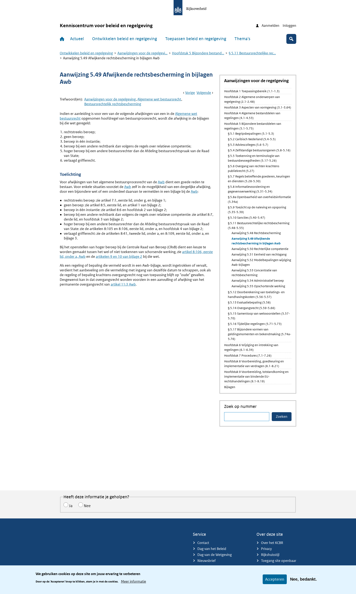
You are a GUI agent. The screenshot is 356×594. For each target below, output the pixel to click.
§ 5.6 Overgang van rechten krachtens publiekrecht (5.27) (253, 168)
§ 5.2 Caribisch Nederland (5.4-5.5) (252, 139)
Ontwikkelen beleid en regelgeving (124, 38)
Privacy (266, 548)
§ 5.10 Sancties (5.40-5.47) (246, 217)
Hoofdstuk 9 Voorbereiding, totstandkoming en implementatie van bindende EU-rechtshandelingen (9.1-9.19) (256, 376)
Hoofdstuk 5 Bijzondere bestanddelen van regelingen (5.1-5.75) (252, 126)
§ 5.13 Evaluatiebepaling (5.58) (249, 302)
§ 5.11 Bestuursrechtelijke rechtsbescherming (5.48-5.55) (258, 225)
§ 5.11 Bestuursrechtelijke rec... (252, 53)
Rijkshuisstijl (270, 554)
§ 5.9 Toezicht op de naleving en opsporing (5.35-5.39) (257, 209)
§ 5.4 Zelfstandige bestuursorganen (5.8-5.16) (259, 150)
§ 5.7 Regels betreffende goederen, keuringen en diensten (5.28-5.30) (259, 178)
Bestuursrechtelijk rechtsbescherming (112, 104)
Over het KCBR (272, 542)
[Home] (63, 39)
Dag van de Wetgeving (214, 554)
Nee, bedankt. (303, 579)
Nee (87, 505)
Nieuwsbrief (206, 560)
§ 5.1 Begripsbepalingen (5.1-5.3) (251, 133)
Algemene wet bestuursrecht (159, 99)
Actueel (77, 38)
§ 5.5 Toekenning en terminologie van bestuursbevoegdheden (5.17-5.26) (254, 158)
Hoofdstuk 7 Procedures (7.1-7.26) (248, 355)
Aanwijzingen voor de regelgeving (110, 99)
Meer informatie (133, 581)
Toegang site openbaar (278, 560)
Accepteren (274, 579)
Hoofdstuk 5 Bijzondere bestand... (198, 53)
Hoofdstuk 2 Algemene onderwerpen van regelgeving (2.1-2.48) (252, 99)
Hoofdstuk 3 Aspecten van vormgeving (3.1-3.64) (257, 107)
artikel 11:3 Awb (123, 284)
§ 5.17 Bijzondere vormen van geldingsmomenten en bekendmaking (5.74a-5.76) (259, 334)
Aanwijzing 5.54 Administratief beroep (258, 280)
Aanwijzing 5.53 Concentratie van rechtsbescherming (254, 272)
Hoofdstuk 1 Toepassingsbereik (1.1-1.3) (252, 91)
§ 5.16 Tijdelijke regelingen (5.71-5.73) (255, 324)
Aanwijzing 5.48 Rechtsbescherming (256, 233)
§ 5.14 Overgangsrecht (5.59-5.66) (251, 308)
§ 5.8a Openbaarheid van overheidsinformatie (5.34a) (259, 199)
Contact (203, 542)
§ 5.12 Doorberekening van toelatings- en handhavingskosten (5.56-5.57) (256, 294)
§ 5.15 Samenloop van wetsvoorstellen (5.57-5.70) (259, 316)
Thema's (242, 38)
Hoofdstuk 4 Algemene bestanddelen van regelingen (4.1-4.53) (252, 115)
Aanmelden (270, 25)
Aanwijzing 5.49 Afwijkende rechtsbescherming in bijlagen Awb (256, 241)
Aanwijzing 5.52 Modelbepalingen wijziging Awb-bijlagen (261, 262)
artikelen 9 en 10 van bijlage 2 (119, 256)
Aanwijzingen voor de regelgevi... (142, 53)
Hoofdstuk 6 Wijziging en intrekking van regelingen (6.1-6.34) (251, 347)
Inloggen (289, 25)
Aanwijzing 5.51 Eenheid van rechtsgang (259, 254)
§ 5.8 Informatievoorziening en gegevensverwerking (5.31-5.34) (250, 189)
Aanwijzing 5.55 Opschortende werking (258, 286)
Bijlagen (229, 387)
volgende (204, 92)
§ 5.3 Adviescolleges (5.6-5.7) (248, 145)
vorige (190, 92)
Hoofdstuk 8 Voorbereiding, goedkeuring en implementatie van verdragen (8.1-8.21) (254, 363)
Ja (71, 505)
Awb (161, 182)
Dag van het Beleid (211, 548)
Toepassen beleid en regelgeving (195, 38)
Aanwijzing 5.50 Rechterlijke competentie (260, 249)
